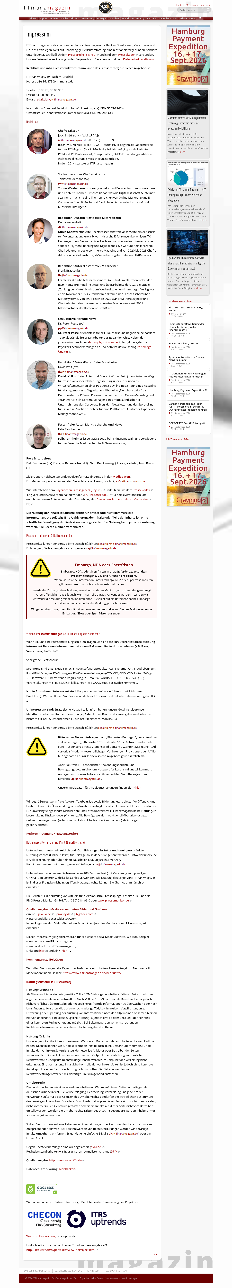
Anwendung (88, 18)
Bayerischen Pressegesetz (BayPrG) (79, 490)
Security (140, 18)
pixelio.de (44, 914)
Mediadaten (192, 4)
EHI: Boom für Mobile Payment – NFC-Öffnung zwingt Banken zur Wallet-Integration (187, 194)
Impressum (205, 4)
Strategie (101, 18)
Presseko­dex (126, 55)
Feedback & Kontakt (115, 1270)
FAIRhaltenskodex (96, 495)
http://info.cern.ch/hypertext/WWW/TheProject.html (60, 1250)
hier (138, 787)
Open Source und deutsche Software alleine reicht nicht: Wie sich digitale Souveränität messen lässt (186, 263)
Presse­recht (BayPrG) (82, 55)
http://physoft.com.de (103, 342)
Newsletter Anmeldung (36, 1270)
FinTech (75, 18)
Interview (114, 18)
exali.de (96, 1147)
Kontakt (180, 4)
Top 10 (43, 18)
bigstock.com (84, 914)
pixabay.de (63, 914)
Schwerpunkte (187, 18)
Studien (64, 18)
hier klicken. (51, 1169)
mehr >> (184, 151)
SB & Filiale (127, 18)
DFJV (114, 1151)
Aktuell (33, 18)
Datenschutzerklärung (138, 59)
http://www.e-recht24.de (65, 1160)
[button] (199, 18)
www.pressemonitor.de (113, 900)
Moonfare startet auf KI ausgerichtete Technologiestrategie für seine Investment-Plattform (186, 123)
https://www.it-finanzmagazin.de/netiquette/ (92, 973)
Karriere (151, 18)
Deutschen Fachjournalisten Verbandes (122, 499)
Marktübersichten (167, 18)
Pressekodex (141, 490)
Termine (53, 18)
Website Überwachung (41, 1236)
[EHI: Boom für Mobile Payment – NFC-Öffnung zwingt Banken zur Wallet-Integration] (187, 174)
